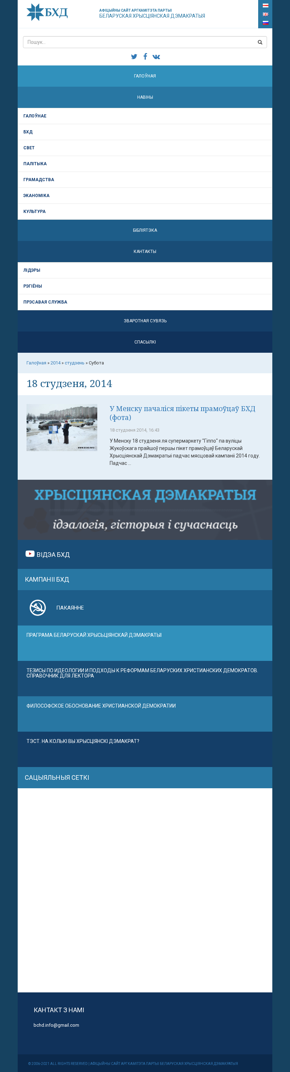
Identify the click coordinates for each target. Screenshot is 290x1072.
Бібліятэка (145, 230)
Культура (34, 211)
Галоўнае (34, 116)
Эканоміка (36, 195)
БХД (28, 131)
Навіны (145, 97)
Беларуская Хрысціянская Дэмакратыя (152, 13)
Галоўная (145, 76)
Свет (29, 147)
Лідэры (31, 270)
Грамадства (38, 179)
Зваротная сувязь (145, 320)
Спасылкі (145, 342)
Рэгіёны (32, 286)
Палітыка (35, 163)
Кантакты (145, 251)
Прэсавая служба (45, 302)
